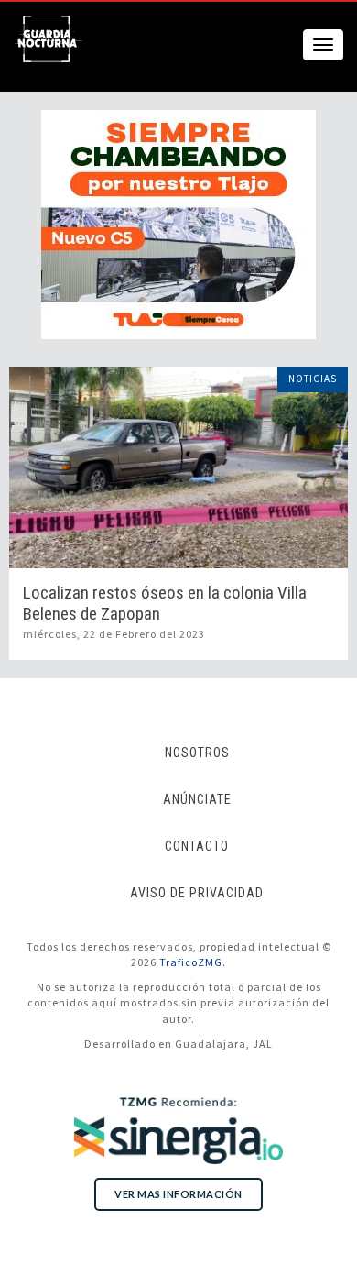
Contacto (197, 846)
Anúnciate (197, 799)
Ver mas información (178, 1194)
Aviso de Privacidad (197, 892)
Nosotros (197, 752)
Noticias (312, 378)
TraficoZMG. (192, 962)
